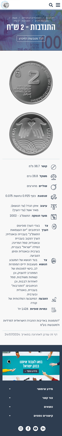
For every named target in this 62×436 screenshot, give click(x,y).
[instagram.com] (20, 428)
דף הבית (50, 17)
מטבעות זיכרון (41, 20)
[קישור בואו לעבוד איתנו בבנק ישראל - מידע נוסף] (31, 366)
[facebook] (28, 428)
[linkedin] (43, 428)
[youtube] (35, 428)
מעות (14, 17)
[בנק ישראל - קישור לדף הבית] (5, 5)
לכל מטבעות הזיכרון (31, 38)
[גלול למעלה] (31, 345)
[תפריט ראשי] (58, 5)
